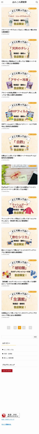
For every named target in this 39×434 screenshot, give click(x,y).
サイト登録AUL (6, 424)
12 (24, 327)
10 (15, 327)
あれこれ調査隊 (19, 2)
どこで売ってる (9, 349)
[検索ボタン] (37, 2)
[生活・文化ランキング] (11, 417)
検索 (35, 337)
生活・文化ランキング (8, 419)
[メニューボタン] (2, 2)
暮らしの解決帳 (9, 358)
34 (30, 327)
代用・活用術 (8, 353)
